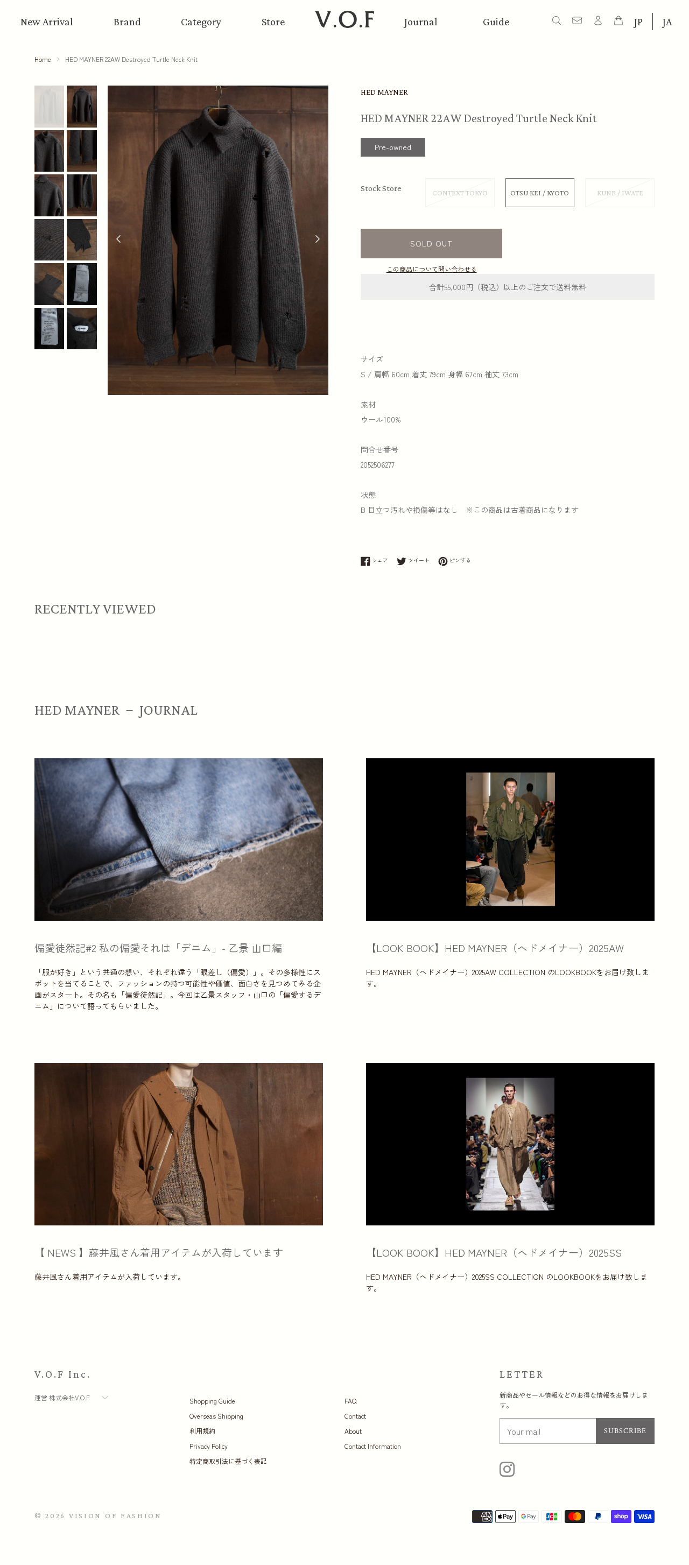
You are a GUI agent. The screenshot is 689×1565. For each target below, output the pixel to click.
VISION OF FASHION (115, 1515)
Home (42, 59)
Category (201, 21)
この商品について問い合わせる (431, 268)
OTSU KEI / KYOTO (539, 192)
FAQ (350, 1400)
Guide (496, 21)
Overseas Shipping (216, 1415)
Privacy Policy (208, 1445)
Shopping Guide (212, 1400)
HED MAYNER (384, 92)
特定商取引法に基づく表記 (228, 1460)
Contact (355, 1415)
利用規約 (202, 1430)
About (353, 1430)
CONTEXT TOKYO (460, 192)
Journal (421, 21)
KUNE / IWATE (620, 192)
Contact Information (372, 1445)
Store (273, 21)
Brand (127, 21)
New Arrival (46, 21)
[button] (317, 240)
